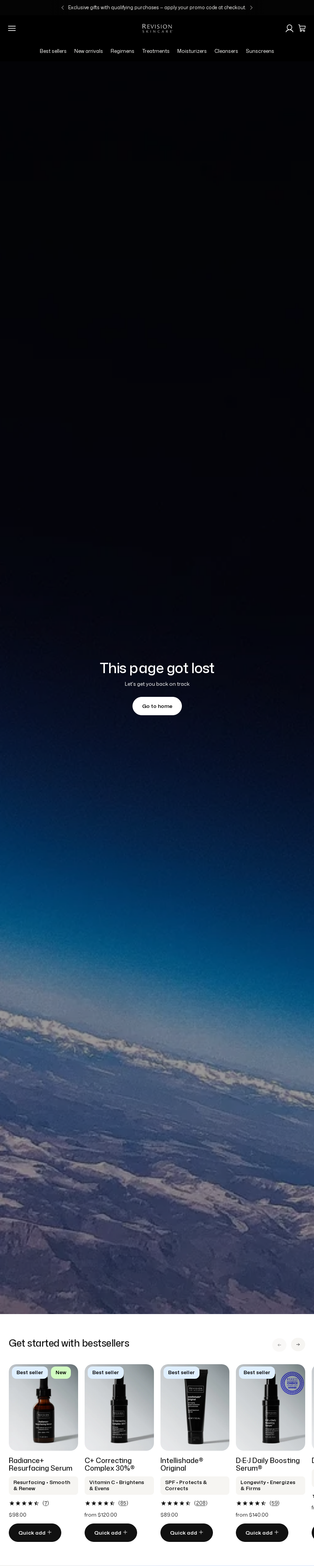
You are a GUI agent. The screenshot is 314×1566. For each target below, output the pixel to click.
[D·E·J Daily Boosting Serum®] (270, 1407)
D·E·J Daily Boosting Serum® (268, 1464)
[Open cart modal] (302, 28)
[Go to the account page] (289, 28)
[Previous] (63, 7)
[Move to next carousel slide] (298, 1344)
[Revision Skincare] (157, 28)
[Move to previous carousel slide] (279, 1345)
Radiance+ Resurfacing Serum (40, 1464)
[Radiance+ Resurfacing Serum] (43, 1407)
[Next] (251, 7)
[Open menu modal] (12, 28)
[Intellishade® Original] (195, 1407)
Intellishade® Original (181, 1464)
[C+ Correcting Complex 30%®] (119, 1407)
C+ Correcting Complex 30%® (110, 1464)
